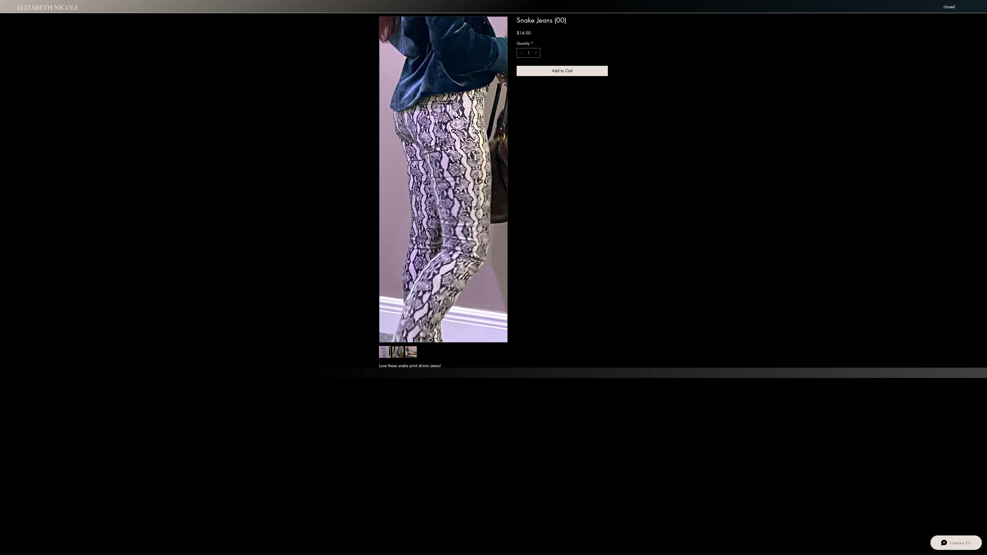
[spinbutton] (528, 52)
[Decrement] (520, 52)
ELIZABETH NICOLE (47, 8)
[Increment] (536, 52)
